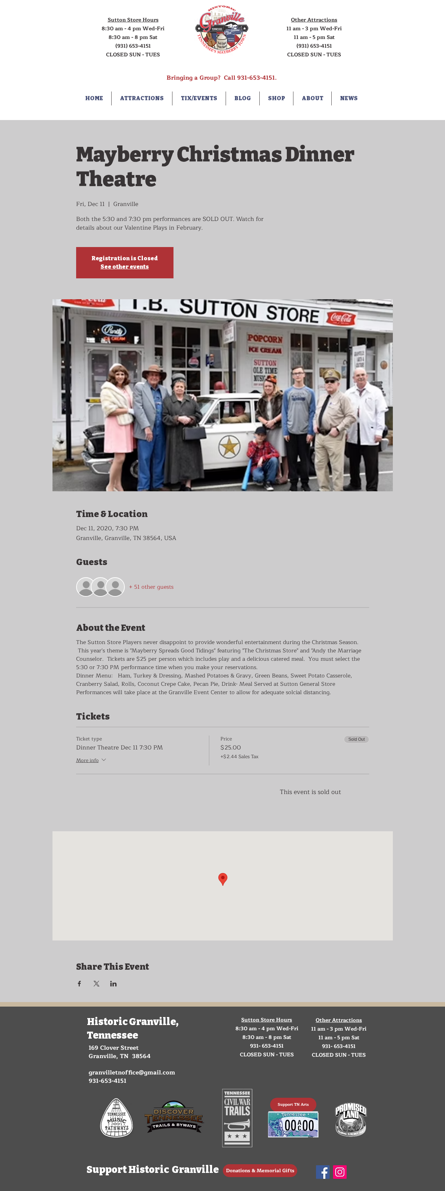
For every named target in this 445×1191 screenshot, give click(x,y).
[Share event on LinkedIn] (113, 983)
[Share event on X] (96, 983)
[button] (142, 98)
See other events (124, 266)
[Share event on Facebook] (79, 983)
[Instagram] (340, 1172)
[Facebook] (323, 1172)
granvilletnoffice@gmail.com (132, 1072)
